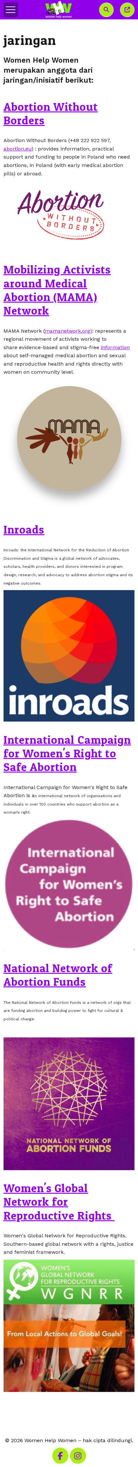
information (115, 347)
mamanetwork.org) (68, 331)
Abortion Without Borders (51, 113)
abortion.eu (17, 149)
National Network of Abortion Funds (58, 975)
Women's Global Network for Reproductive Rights (59, 1201)
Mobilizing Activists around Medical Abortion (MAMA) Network (57, 290)
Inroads (24, 529)
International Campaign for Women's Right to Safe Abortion (67, 753)
